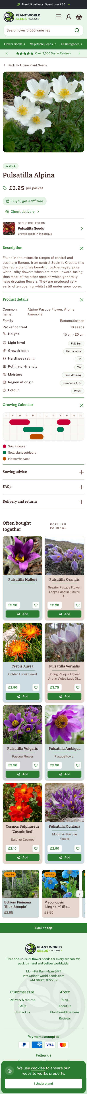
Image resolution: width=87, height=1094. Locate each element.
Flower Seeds (13, 44)
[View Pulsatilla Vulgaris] (22, 742)
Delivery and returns (20, 501)
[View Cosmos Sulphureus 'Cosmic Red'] (22, 823)
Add (25, 614)
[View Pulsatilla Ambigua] (64, 742)
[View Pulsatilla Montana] (64, 823)
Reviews (65, 1018)
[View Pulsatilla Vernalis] (64, 662)
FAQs (7, 486)
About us (64, 1006)
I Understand (43, 1083)
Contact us (22, 1012)
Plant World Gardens (64, 1012)
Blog (65, 1000)
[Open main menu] (58, 16)
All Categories (69, 44)
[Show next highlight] (79, 53)
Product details (15, 299)
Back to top (43, 928)
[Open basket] (79, 16)
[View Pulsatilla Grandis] (64, 578)
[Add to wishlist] (35, 605)
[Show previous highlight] (7, 53)
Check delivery (23, 211)
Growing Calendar (18, 405)
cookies (38, 1068)
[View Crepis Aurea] (22, 662)
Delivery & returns (22, 1000)
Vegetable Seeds (41, 44)
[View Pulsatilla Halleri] (22, 578)
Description (12, 248)
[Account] (68, 16)
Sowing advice (15, 472)
